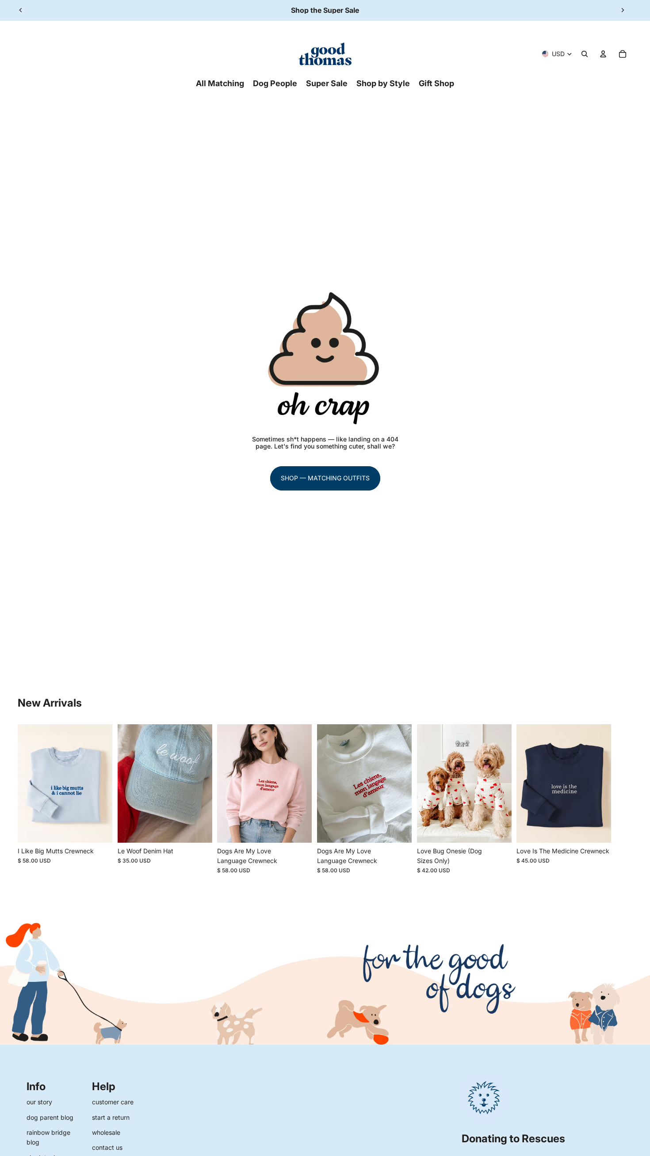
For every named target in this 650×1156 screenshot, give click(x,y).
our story (39, 1102)
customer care (113, 1102)
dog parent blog (50, 1117)
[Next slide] (622, 10)
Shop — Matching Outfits (325, 478)
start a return (111, 1117)
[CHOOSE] (99, 829)
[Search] (584, 54)
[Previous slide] (21, 10)
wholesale (106, 1132)
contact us (107, 1147)
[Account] (603, 54)
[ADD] (198, 829)
